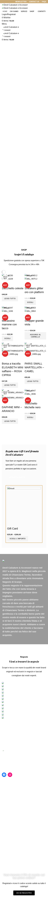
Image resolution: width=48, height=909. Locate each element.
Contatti (5, 815)
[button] (24, 893)
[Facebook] (4, 775)
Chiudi (11, 488)
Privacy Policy (8, 820)
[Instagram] (10, 775)
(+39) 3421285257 (12, 796)
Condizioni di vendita (11, 825)
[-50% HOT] (7, 308)
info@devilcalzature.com (15, 801)
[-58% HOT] (31, 275)
